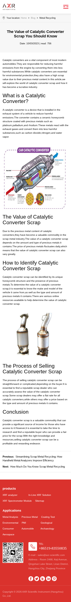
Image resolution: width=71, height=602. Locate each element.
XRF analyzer (10, 495)
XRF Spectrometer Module (17, 500)
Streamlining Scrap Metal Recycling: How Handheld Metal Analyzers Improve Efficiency (32, 458)
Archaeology (47, 528)
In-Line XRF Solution (39, 495)
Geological (46, 522)
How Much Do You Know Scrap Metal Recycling (34, 466)
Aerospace (8, 534)
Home (24, 18)
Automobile (28, 528)
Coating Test (48, 517)
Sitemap (39, 500)
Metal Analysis (10, 517)
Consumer (8, 528)
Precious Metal (30, 517)
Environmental (10, 522)
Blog (33, 18)
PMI (24, 522)
